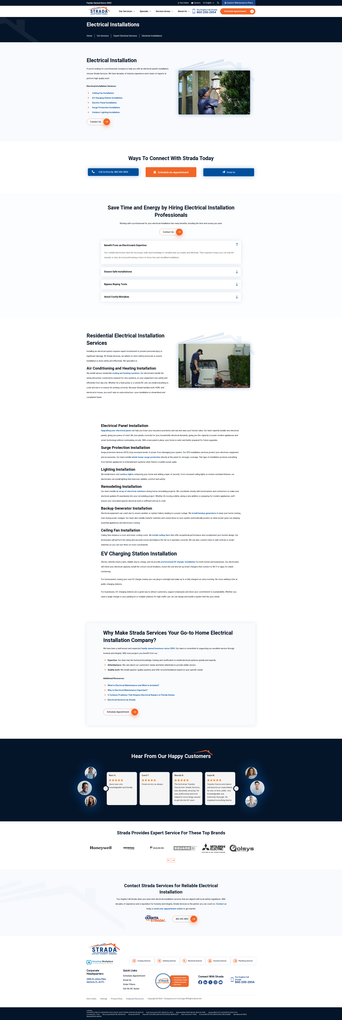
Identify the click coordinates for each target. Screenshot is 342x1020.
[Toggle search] (218, 3)
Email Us (231, 172)
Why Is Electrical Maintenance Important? (128, 690)
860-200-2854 (182, 918)
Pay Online (184, 3)
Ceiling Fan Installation (103, 93)
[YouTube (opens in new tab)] (221, 982)
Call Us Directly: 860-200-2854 (113, 172)
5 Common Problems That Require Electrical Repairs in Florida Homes (141, 695)
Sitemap (103, 998)
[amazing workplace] (100, 962)
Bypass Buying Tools (115, 284)
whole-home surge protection (146, 457)
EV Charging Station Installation (107, 97)
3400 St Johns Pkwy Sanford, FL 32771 (96, 980)
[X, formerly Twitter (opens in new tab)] (210, 982)
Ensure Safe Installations (118, 272)
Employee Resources (135, 998)
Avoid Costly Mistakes (116, 297)
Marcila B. (179, 775)
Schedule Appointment (118, 712)
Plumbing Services (245, 961)
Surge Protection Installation (106, 107)
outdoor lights (126, 474)
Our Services (103, 35)
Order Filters (129, 984)
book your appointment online (168, 908)
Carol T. (145, 775)
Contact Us (95, 121)
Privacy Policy (116, 998)
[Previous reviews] (105, 788)
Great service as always (152, 784)
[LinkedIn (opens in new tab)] (205, 982)
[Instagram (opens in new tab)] (215, 982)
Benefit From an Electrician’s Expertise (125, 245)
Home (89, 35)
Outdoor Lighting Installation (106, 112)
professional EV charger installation (178, 561)
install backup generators (204, 513)
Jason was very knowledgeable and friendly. (121, 785)
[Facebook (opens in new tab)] (200, 982)
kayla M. (211, 775)
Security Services (219, 961)
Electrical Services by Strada (121, 699)
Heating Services (169, 961)
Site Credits (91, 998)
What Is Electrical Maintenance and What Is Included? (133, 685)
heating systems (131, 373)
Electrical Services (195, 961)
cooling (115, 373)
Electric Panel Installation (104, 102)
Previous (169, 860)
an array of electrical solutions (131, 491)
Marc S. (112, 775)
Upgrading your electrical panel (116, 430)
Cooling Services (143, 961)
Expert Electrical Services (125, 35)
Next (173, 860)
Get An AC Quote (131, 988)
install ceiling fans (161, 535)
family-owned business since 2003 (158, 648)
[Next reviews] (236, 788)
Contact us (221, 903)
